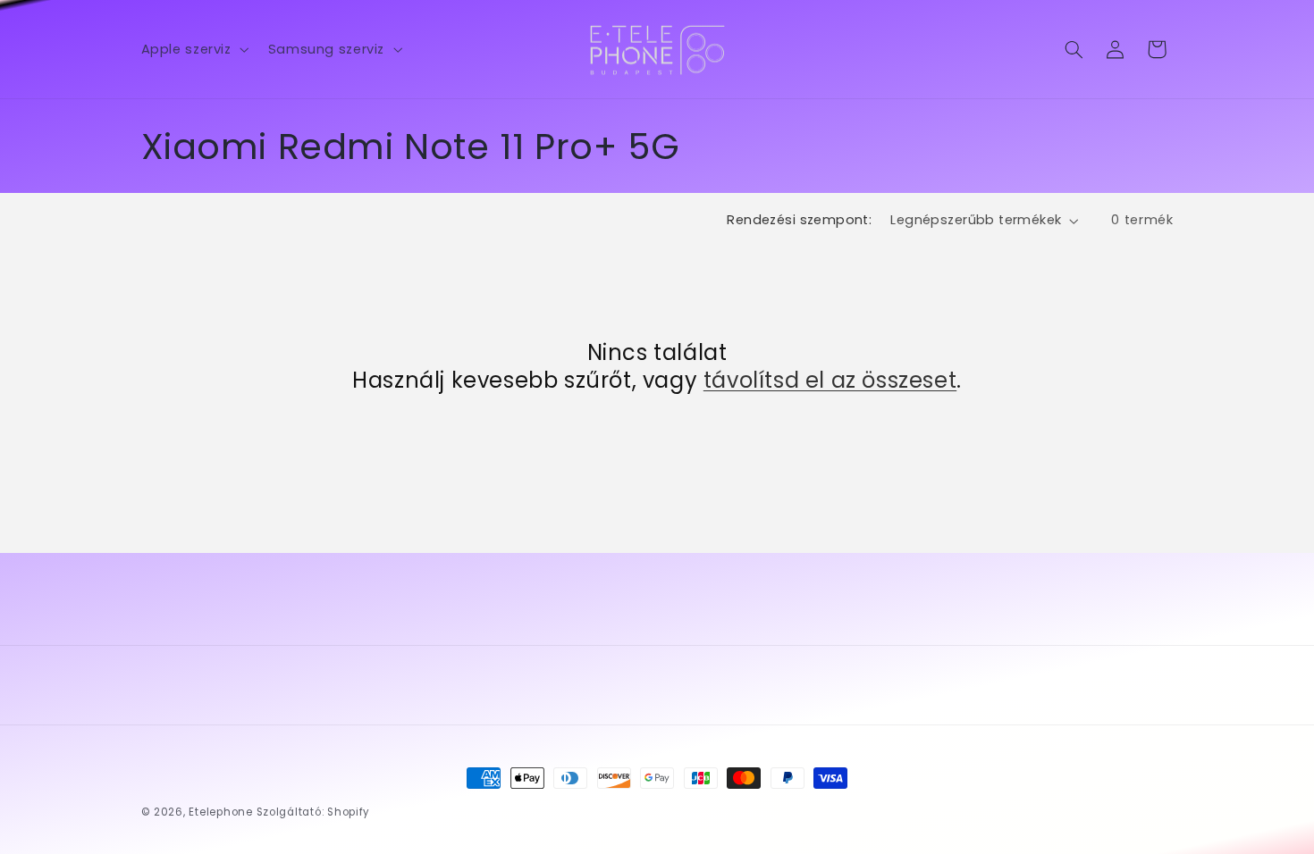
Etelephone (220, 812)
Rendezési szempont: (799, 220)
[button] (193, 49)
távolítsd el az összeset (829, 380)
